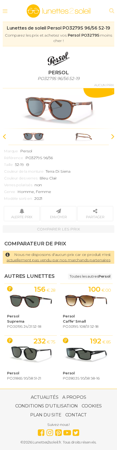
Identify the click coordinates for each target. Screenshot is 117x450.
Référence (13, 158)
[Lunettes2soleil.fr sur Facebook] (41, 431)
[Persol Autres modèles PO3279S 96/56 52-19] (58, 108)
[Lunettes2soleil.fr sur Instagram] (50, 431)
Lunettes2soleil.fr (58, 11)
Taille (8, 164)
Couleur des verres (20, 178)
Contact (76, 414)
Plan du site (45, 414)
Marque (11, 151)
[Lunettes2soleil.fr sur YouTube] (67, 431)
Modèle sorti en (18, 198)
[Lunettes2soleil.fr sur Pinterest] (58, 431)
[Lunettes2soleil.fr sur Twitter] (76, 431)
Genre (9, 191)
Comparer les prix (58, 229)
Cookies (92, 406)
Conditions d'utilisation (46, 406)
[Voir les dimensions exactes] (28, 165)
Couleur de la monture (24, 171)
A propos (74, 397)
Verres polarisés (18, 185)
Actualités (45, 397)
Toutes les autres (90, 276)
